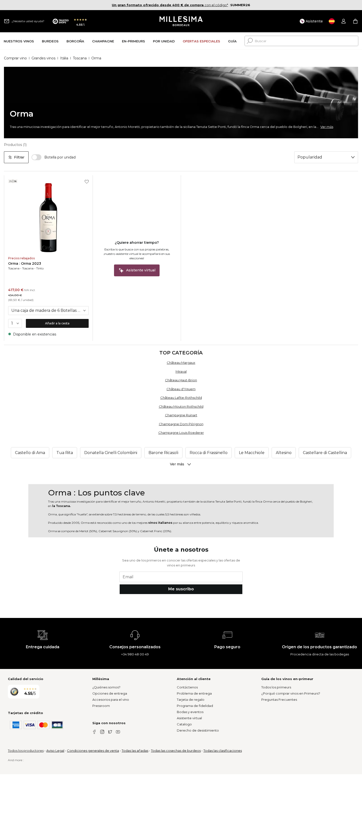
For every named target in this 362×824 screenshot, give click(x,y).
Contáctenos (187, 687)
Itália (64, 58)
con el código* (170, 5)
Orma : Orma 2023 (24, 263)
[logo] (181, 21)
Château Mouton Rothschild (181, 406)
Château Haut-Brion (181, 380)
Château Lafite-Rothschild (181, 398)
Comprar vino (15, 58)
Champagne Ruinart (181, 415)
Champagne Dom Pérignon (181, 424)
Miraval (181, 371)
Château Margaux (181, 363)
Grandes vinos (43, 58)
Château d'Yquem (181, 389)
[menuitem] (19, 41)
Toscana (80, 58)
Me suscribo (181, 589)
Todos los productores (26, 751)
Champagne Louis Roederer (181, 433)
